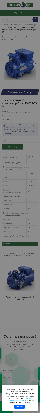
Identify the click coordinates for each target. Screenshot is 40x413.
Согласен (19, 407)
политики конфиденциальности (19, 399)
